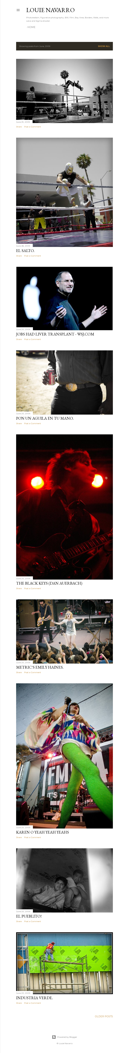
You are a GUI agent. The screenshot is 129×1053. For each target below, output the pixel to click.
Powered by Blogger (67, 1037)
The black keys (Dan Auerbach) (49, 583)
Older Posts (104, 1016)
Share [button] (19, 126)
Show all (104, 46)
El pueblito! (29, 916)
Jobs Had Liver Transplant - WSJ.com (55, 334)
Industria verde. (34, 997)
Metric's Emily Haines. (39, 667)
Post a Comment (32, 126)
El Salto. (25, 250)
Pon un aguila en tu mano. (45, 418)
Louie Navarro (50, 10)
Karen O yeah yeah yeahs (42, 832)
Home (31, 27)
